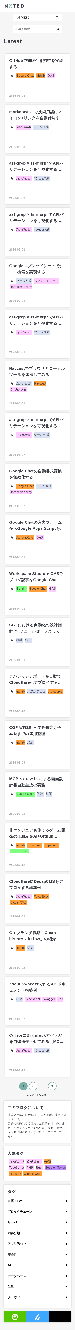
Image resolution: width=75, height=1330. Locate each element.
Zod (60, 999)
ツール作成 (41, 126)
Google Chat (25, 75)
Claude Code (25, 793)
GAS (51, 75)
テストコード (37, 691)
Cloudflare (55, 691)
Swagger (49, 999)
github (41, 75)
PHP (30, 1167)
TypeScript (23, 178)
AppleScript (19, 389)
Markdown (23, 126)
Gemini (21, 588)
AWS (47, 1161)
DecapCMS (19, 902)
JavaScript (23, 1050)
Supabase (51, 845)
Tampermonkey (21, 286)
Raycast (40, 383)
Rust (39, 1167)
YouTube (15, 1173)
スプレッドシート (46, 280)
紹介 (28, 639)
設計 (19, 639)
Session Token (55, 1167)
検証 (49, 793)
